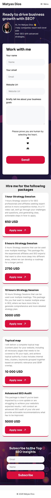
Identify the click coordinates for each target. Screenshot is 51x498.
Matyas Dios (11, 4)
